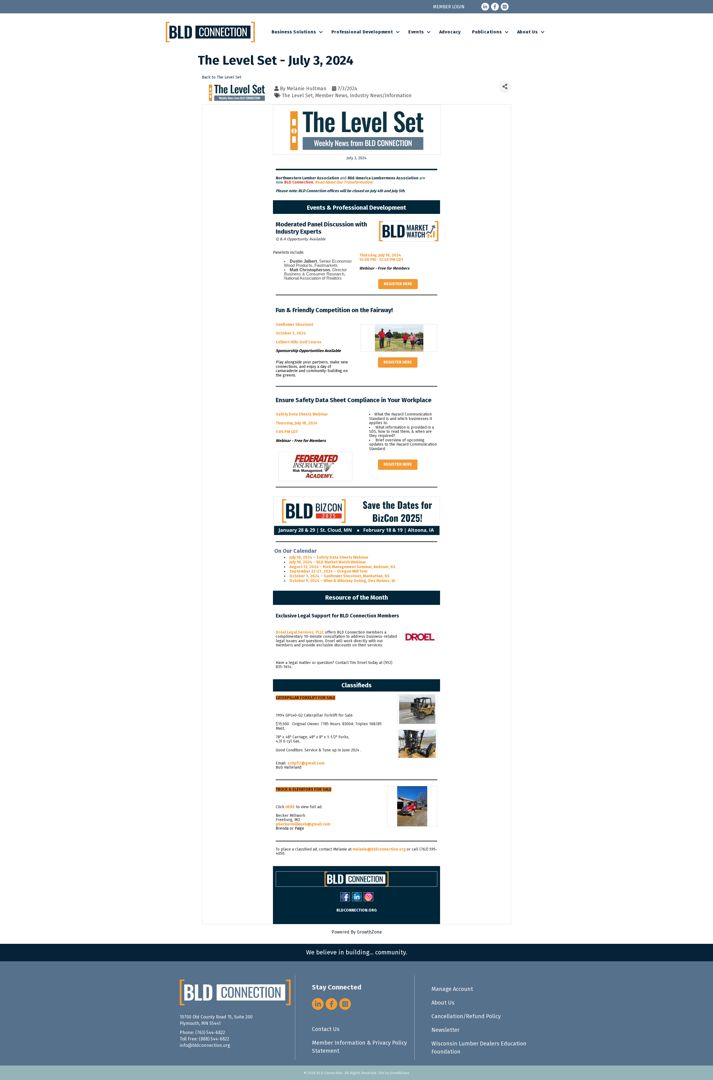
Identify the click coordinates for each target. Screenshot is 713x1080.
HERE (290, 807)
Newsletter (445, 1030)
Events (416, 32)
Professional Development (362, 32)
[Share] (505, 86)
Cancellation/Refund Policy (466, 1016)
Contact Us (326, 1029)
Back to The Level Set (221, 77)
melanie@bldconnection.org (379, 849)
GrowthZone (369, 932)
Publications (487, 32)
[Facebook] (345, 897)
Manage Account (452, 989)
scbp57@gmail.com (305, 763)
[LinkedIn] (356, 897)
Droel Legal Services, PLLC (300, 632)
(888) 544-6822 (214, 1039)
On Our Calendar (295, 551)
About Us (527, 32)
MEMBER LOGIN (449, 6)
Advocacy (450, 32)
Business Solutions (294, 32)
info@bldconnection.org (205, 1045)
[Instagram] (368, 897)
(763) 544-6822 (210, 1032)
